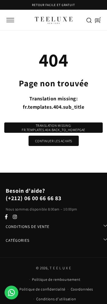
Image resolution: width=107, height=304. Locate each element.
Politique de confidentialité (42, 289)
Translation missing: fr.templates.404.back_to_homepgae (53, 127)
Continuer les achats (53, 141)
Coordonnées (82, 289)
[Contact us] (11, 292)
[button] (10, 20)
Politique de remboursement (56, 279)
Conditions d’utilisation (56, 299)
